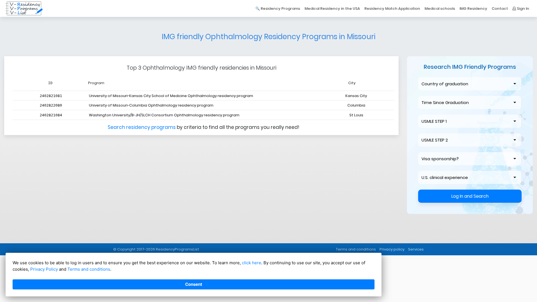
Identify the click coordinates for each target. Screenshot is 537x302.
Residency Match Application (392, 8)
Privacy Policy (44, 269)
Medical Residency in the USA (332, 8)
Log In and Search (470, 196)
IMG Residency (473, 8)
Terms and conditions (356, 249)
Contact (500, 8)
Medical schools (440, 8)
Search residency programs (142, 127)
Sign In (522, 8)
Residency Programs (280, 8)
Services (416, 249)
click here (251, 262)
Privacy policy (392, 249)
